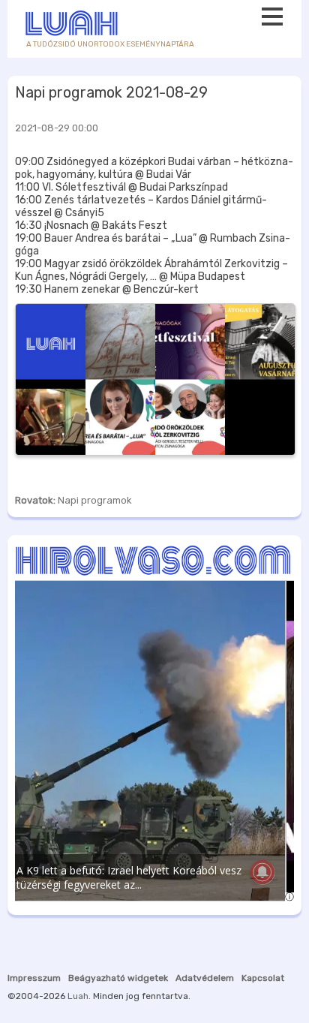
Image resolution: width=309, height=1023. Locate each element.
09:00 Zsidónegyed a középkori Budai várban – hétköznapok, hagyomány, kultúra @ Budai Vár (154, 168)
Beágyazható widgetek (118, 978)
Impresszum (34, 978)
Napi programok (95, 500)
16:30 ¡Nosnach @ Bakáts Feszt (91, 225)
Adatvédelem (205, 978)
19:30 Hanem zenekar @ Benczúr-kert (107, 289)
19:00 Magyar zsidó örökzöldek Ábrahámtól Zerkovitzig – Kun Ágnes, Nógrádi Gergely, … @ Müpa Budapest (151, 270)
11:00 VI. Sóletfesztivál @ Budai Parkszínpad (121, 187)
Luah (78, 996)
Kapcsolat (263, 978)
